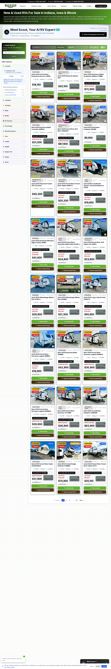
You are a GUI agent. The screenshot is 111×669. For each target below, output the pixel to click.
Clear (22, 76)
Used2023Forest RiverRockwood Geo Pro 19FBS (41, 75)
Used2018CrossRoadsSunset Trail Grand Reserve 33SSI (94, 185)
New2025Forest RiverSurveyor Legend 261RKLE (93, 353)
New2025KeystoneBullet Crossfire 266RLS (41, 128)
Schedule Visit (102, 6)
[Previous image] (32, 61)
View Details (43, 93)
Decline (98, 666)
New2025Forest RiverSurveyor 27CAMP (66, 412)
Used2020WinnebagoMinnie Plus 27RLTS (42, 298)
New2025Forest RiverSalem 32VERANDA (42, 465)
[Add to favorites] (53, 68)
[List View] (104, 47)
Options (92, 666)
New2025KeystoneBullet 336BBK (67, 353)
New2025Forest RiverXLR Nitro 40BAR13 (68, 130)
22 (76, 500)
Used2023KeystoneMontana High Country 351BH (42, 242)
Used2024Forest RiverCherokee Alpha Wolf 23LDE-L (69, 243)
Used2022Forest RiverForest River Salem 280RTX (69, 184)
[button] (55, 32)
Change (11, 76)
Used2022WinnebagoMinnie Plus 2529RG (69, 298)
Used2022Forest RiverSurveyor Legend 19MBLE (40, 355)
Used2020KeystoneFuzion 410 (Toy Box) (41, 184)
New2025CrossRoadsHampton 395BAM (92, 412)
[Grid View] (102, 47)
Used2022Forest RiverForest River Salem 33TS (95, 465)
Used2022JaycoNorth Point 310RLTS (94, 298)
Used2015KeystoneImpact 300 (68, 77)
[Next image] (52, 61)
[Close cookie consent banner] (108, 666)
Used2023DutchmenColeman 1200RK (92, 128)
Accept (104, 666)
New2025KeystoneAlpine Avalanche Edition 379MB (94, 75)
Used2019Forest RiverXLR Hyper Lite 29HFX (94, 243)
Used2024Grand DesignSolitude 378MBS (67, 465)
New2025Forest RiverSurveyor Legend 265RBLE (41, 410)
